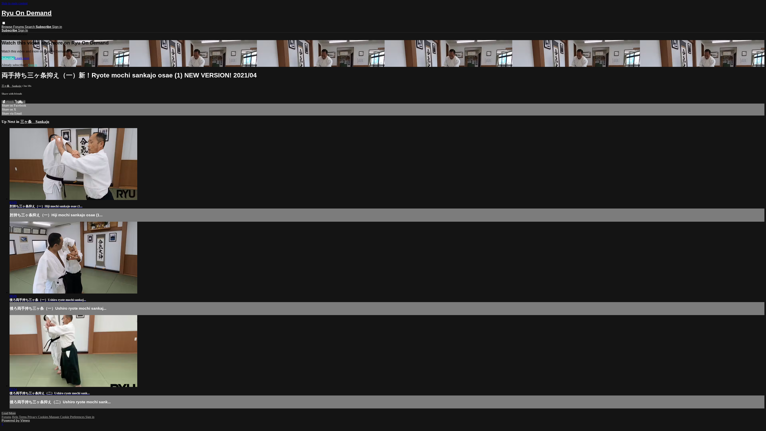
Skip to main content (15, 3)
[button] (3, 23)
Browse (7, 27)
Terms (23, 417)
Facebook (8, 101)
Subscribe (8, 58)
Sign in (57, 27)
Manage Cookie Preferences (67, 417)
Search (30, 27)
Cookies (43, 417)
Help (15, 417)
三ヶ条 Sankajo (12, 85)
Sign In (23, 30)
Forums (19, 27)
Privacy (33, 417)
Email (21, 101)
